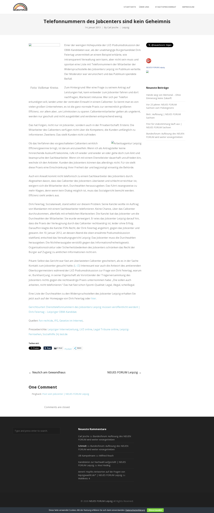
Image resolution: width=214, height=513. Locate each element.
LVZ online (86, 329)
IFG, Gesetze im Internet (68, 320)
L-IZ (77, 265)
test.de (64, 334)
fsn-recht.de (46, 320)
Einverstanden (155, 510)
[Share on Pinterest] (53, 360)
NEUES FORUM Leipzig (124, 372)
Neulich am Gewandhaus (47, 372)
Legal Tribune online (106, 329)
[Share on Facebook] (30, 360)
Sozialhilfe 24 (50, 334)
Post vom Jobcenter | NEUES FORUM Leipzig (65, 393)
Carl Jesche (112, 27)
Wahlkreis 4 (84, 478)
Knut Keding (104, 465)
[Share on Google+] (41, 360)
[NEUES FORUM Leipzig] (147, 72)
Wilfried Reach (106, 455)
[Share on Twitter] (35, 360)
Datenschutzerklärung (135, 510)
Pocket (68, 348)
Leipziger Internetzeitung (63, 329)
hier (93, 298)
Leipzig (125, 27)
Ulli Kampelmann (86, 455)
